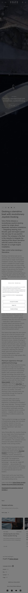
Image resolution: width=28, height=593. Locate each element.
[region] (14, 296)
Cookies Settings (14, 308)
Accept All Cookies (14, 301)
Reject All (14, 305)
